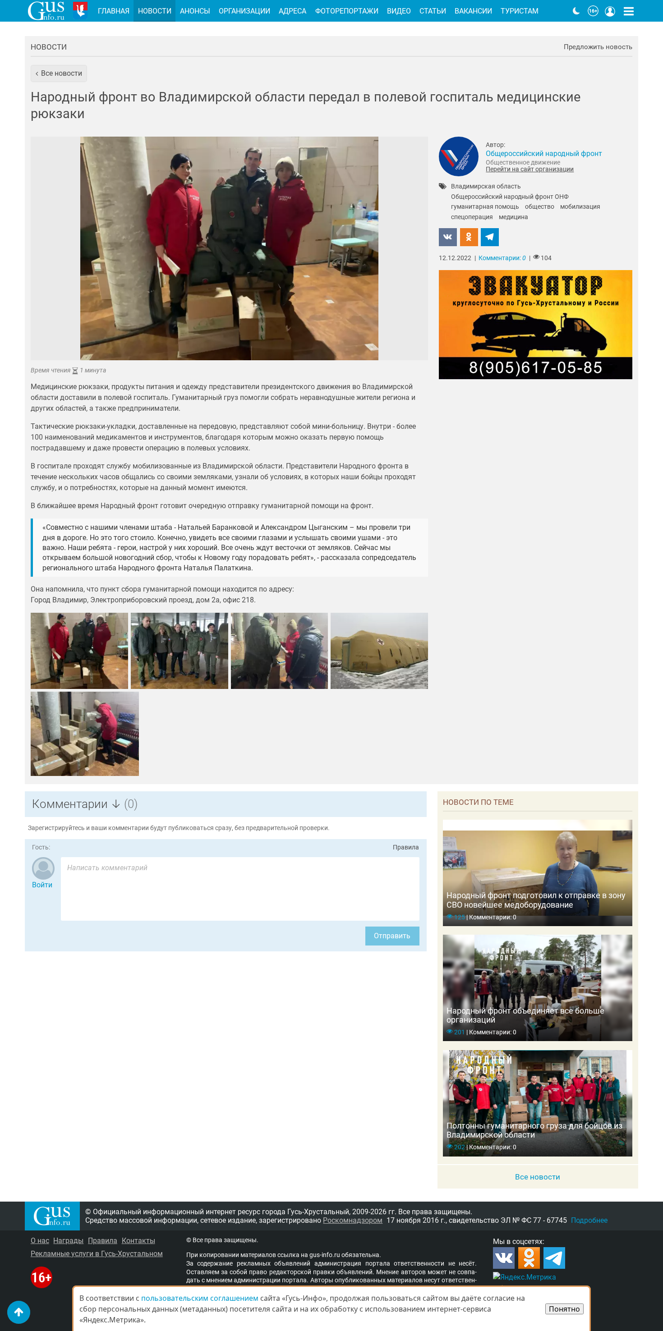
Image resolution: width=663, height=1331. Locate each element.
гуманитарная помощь (485, 207)
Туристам (520, 11)
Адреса (292, 11)
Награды (68, 1240)
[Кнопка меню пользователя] (610, 11)
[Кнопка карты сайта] (628, 11)
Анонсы (195, 11)
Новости (49, 46)
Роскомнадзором (352, 1220)
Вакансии (473, 11)
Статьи (432, 11)
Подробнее (589, 1220)
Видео (399, 11)
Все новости (537, 1176)
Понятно (564, 1309)
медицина (513, 217)
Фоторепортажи (346, 11)
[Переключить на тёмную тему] (576, 10)
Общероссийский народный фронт (544, 153)
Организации (244, 11)
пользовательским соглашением (199, 1298)
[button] (59, 73)
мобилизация (580, 207)
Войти (42, 885)
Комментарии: (502, 258)
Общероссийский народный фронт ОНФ (510, 197)
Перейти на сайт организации (530, 169)
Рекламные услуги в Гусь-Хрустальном (97, 1253)
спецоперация (472, 217)
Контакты (138, 1240)
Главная (113, 11)
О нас (40, 1240)
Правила (406, 847)
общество (539, 207)
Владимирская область (486, 186)
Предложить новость (598, 47)
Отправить (392, 936)
